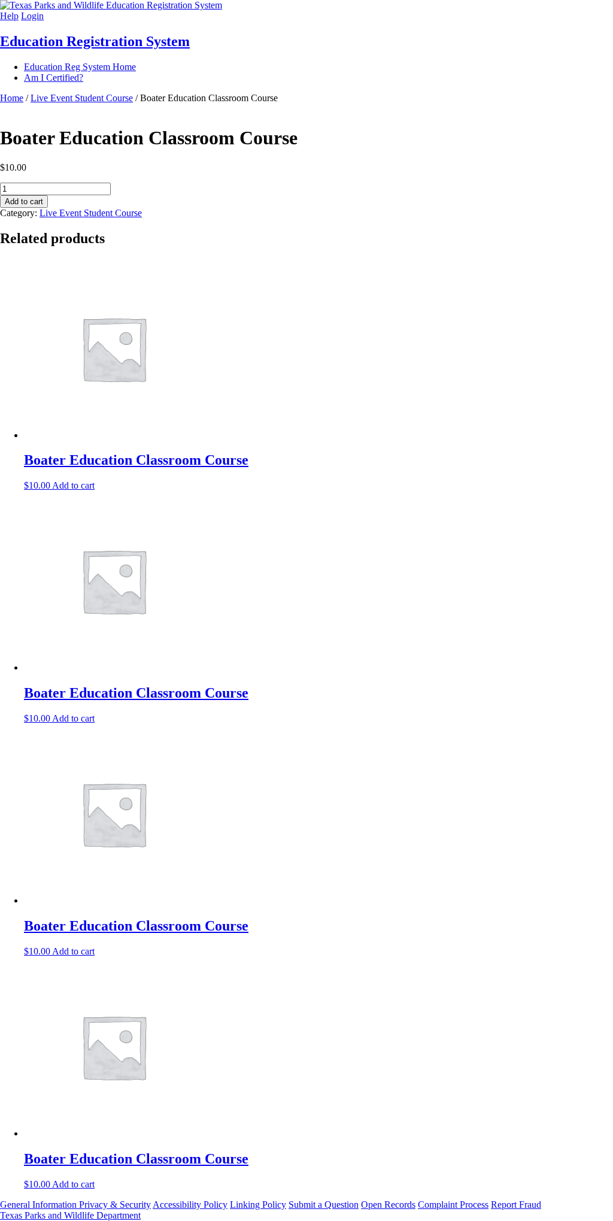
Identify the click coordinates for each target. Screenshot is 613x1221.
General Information (39, 1204)
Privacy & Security (115, 1204)
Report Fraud (516, 1204)
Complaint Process (453, 1204)
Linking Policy (258, 1204)
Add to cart (24, 201)
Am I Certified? (53, 77)
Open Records (388, 1204)
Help (9, 16)
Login (32, 16)
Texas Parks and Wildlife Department (70, 1215)
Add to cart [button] (73, 485)
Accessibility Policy (190, 1204)
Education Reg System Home (80, 67)
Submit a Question (324, 1204)
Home (11, 98)
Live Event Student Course (82, 98)
